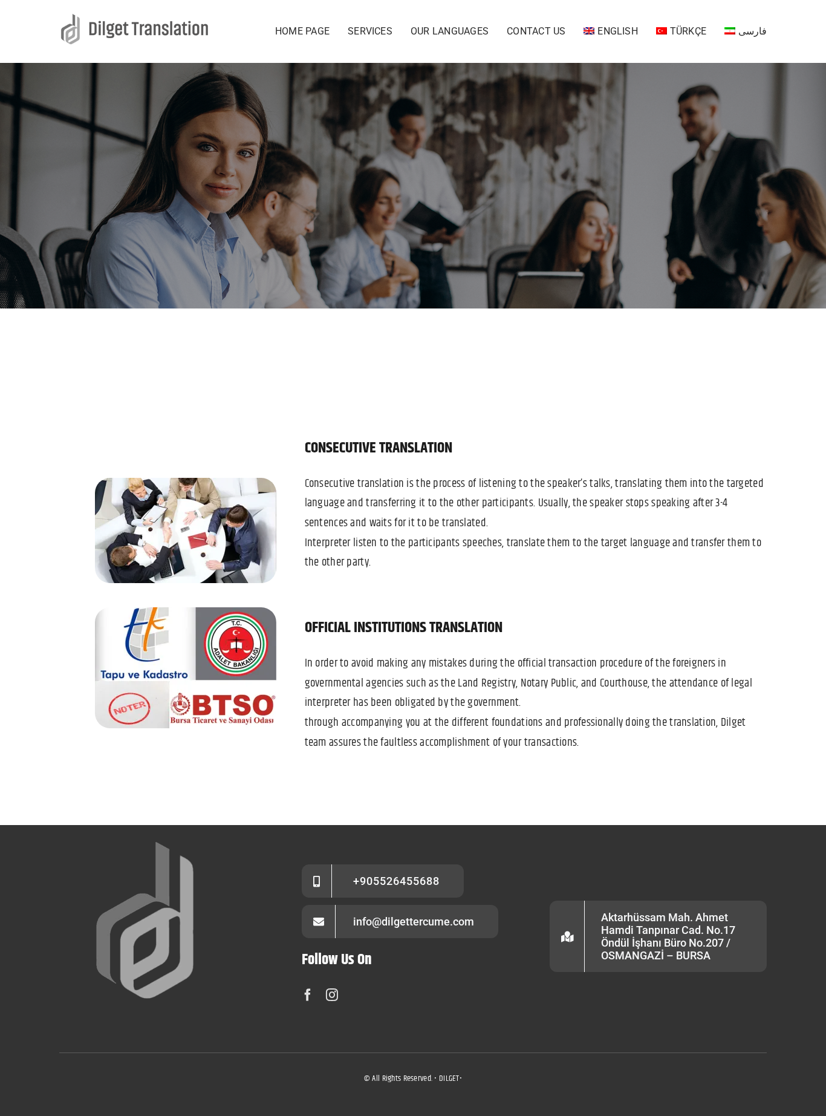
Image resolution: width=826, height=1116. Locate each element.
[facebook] (308, 995)
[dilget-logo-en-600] (137, 18)
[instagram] (332, 995)
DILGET (449, 1078)
